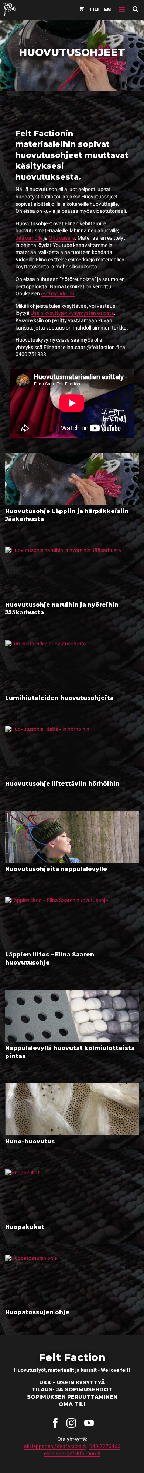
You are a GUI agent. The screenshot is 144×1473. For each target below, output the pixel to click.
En (107, 9)
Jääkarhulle (29, 238)
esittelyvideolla (58, 293)
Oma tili (72, 1404)
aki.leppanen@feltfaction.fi (55, 1446)
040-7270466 (104, 1446)
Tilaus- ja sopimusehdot (72, 1389)
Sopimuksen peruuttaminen (72, 1396)
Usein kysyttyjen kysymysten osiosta (72, 313)
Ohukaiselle (62, 238)
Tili (94, 9)
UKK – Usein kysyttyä (72, 1382)
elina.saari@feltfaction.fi (72, 1453)
